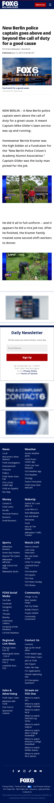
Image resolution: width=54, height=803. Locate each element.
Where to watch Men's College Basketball (32, 733)
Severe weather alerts (32, 454)
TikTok (5, 610)
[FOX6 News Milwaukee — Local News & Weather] (10, 4)
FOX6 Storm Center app (30, 460)
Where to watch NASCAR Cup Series (32, 718)
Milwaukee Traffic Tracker (33, 533)
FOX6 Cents (7, 506)
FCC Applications (32, 670)
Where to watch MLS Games (32, 754)
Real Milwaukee (32, 512)
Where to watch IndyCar (32, 725)
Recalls (5, 510)
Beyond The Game (11, 556)
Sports (6, 542)
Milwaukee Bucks (10, 571)
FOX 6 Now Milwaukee (11, 49)
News (6, 449)
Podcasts (6, 469)
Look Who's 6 (31, 509)
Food (27, 523)
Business (6, 517)
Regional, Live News (9, 641)
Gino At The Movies (30, 527)
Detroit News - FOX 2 (9, 661)
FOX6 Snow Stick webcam (32, 486)
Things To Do (31, 596)
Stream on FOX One (31, 691)
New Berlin (26, 49)
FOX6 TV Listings (32, 562)
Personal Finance (10, 513)
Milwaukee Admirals (7, 560)
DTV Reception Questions (32, 681)
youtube (35, 771)
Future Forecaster (33, 481)
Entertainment (9, 466)
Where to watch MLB (32, 711)
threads (30, 771)
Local (4, 453)
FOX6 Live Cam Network (32, 466)
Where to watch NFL (32, 699)
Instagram (7, 607)
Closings (29, 478)
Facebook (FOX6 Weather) (10, 628)
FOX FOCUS (7, 707)
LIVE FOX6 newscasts (30, 551)
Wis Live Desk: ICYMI (31, 557)
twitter (19, 771)
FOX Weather (31, 474)
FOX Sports (30, 575)
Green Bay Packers (11, 552)
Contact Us (32, 640)
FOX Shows (30, 585)
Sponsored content (7, 712)
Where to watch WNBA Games (32, 748)
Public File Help (32, 667)
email (40, 771)
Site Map (6, 492)
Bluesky (6, 617)
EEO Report (30, 664)
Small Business (9, 520)
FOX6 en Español (10, 488)
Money (6, 499)
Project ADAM (31, 613)
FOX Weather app (33, 471)
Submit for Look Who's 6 (32, 504)
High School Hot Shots (9, 566)
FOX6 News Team (33, 657)
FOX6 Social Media (9, 594)
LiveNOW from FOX (32, 566)
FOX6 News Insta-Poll (10, 477)
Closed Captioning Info (33, 675)
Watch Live (40, 5)
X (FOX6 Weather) (10, 632)
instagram (24, 771)
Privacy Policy (30, 371)
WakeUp (30, 499)
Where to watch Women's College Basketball (33, 741)
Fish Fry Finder (31, 606)
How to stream (32, 546)
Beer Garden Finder (31, 601)
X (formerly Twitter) (7, 622)
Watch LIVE (32, 542)
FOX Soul (29, 578)
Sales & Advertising (9, 691)
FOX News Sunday (33, 581)
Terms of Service (28, 373)
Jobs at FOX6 (31, 660)
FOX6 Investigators (11, 462)
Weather (30, 449)
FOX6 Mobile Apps (33, 653)
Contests (29, 644)
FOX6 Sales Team (10, 697)
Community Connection (30, 617)
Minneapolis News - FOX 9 (10, 655)
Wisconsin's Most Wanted (10, 458)
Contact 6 (6, 503)
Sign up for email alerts (32, 649)
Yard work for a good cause (15, 88)
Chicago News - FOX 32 (9, 649)
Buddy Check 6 (32, 609)
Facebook (7, 603)
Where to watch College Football (32, 705)
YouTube (6, 600)
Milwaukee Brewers (7, 548)
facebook (13, 771)
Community (32, 592)
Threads (6, 613)
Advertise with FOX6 (8, 702)
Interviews (29, 519)
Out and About (31, 516)
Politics (5, 473)
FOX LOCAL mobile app (7, 483)
